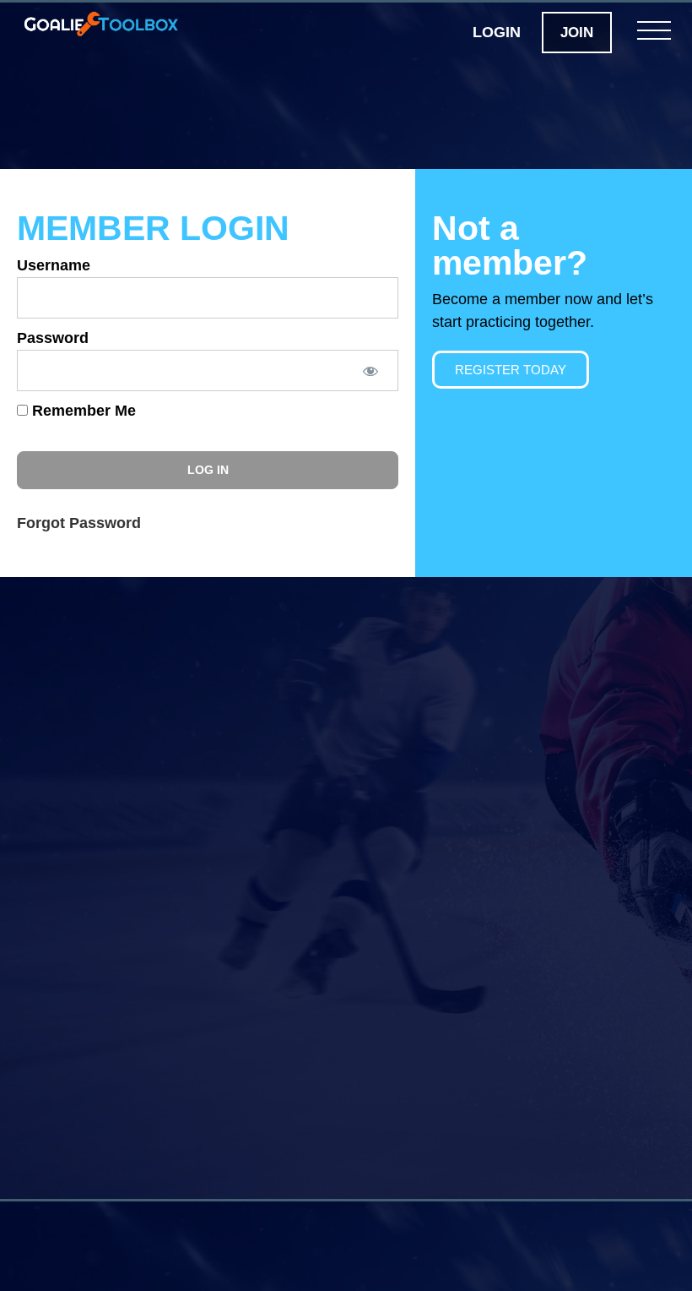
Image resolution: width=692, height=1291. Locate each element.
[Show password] (369, 370)
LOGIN (497, 32)
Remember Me (82, 410)
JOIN (576, 33)
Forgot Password (79, 523)
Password (53, 338)
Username (53, 265)
